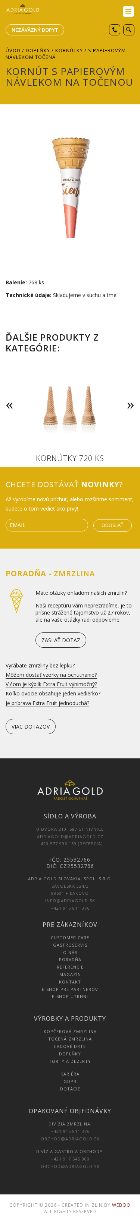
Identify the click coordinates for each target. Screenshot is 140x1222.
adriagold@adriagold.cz (70, 836)
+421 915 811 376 (70, 908)
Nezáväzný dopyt (35, 29)
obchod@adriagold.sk (70, 1139)
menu (128, 12)
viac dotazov (31, 726)
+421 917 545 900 (70, 1159)
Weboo (121, 1205)
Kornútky (69, 50)
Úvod (13, 50)
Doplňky (38, 50)
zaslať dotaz (60, 640)
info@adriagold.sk (70, 900)
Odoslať (112, 525)
